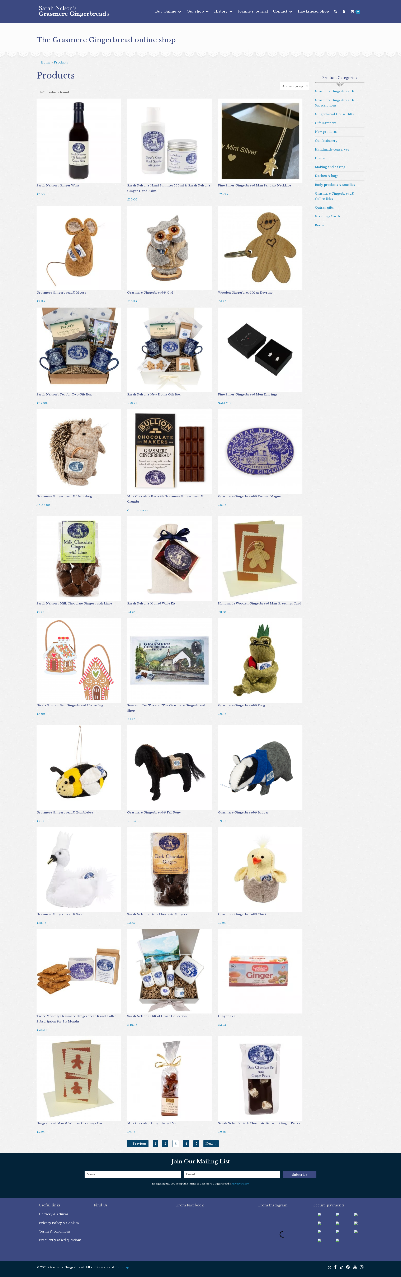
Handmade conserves (332, 149)
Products (61, 62)
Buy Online (166, 11)
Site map (122, 1267)
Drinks (320, 158)
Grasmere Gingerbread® (334, 91)
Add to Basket (49, 179)
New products (326, 132)
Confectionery (326, 141)
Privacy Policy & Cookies (59, 1223)
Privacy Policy (240, 1183)
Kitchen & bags (326, 176)
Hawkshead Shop (313, 11)
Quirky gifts (324, 207)
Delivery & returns (53, 1214)
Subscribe (299, 1175)
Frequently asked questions (60, 1240)
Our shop (196, 11)
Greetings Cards (327, 216)
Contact (280, 11)
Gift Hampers (325, 123)
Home (45, 62)
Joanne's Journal (253, 11)
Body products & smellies (335, 185)
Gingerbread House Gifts (334, 114)
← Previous (137, 1143)
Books (320, 225)
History (221, 11)
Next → (211, 1143)
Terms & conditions (54, 1231)
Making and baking (330, 167)
